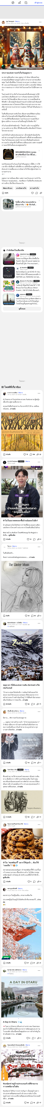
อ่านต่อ (13, 409)
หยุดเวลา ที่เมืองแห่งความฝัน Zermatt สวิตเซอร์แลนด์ (21, 686)
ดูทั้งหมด (22, 309)
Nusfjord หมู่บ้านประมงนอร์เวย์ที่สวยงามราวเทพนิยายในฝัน (20, 1085)
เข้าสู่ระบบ (38, 2)
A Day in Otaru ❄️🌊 (12, 1022)
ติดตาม (17, 21)
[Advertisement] (22, 12)
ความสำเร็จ (34, 188)
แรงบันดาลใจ (21, 188)
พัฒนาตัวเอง (7, 188)
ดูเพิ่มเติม (12, 535)
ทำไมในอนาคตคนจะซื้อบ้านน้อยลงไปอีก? (20, 520)
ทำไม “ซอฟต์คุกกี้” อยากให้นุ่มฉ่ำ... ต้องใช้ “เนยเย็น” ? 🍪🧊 (21, 864)
